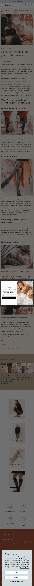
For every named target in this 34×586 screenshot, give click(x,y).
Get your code (9, 298)
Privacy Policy (24, 568)
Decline (16, 577)
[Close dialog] (32, 282)
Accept (16, 572)
